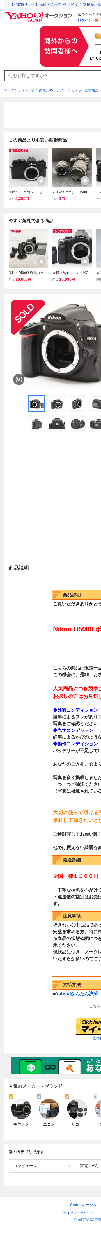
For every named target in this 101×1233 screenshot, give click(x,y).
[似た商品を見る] (18, 379)
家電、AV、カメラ (53, 90)
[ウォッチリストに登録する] (41, 180)
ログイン (85, 20)
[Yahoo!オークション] (39, 14)
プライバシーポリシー (77, 1213)
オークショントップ (19, 90)
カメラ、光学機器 (84, 90)
